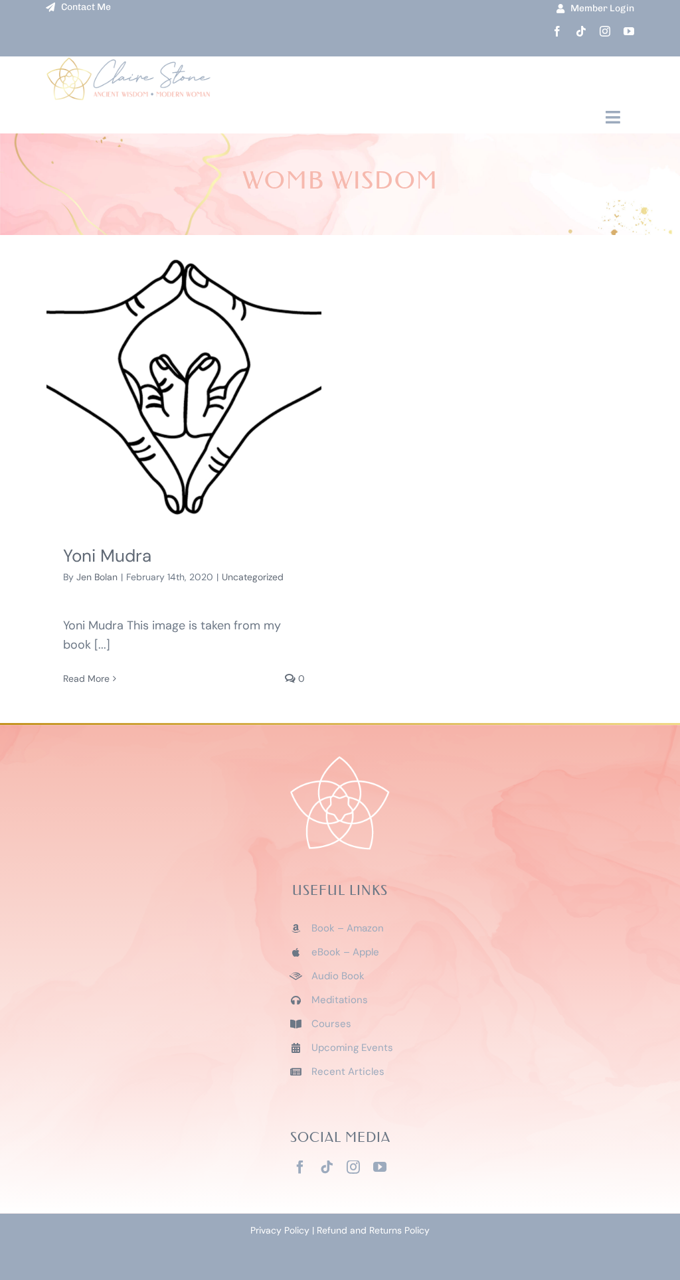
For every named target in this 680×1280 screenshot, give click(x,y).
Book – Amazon (347, 928)
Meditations (339, 999)
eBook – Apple (345, 952)
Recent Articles (347, 1071)
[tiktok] (581, 31)
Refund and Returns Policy (373, 1230)
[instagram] (605, 31)
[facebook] (557, 31)
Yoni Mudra (107, 555)
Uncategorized (253, 577)
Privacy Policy (279, 1230)
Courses (331, 1023)
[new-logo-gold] (129, 62)
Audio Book (338, 976)
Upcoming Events (352, 1047)
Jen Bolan (97, 577)
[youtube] (629, 31)
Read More (86, 678)
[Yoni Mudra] (183, 387)
